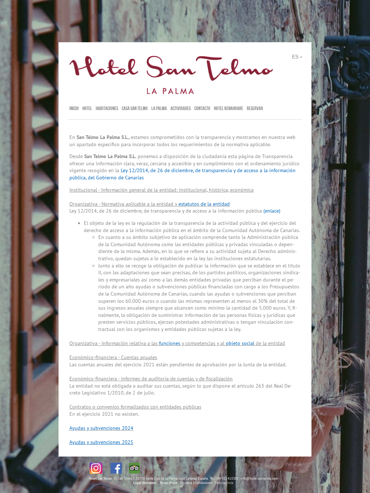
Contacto (202, 108)
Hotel (87, 108)
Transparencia (223, 483)
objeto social (240, 343)
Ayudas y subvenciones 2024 (101, 428)
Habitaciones (107, 108)
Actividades (181, 108)
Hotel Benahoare (228, 108)
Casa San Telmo (135, 108)
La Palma (159, 108)
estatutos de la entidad (204, 204)
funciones (169, 343)
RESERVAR (255, 108)
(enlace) (271, 211)
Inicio (74, 108)
